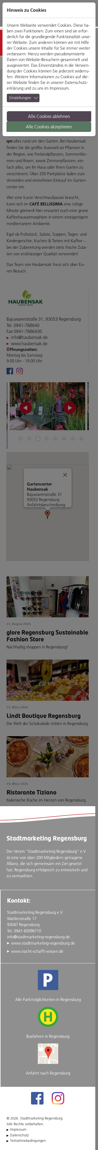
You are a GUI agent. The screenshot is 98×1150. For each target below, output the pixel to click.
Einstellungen (20, 97)
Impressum (59, 88)
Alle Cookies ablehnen (49, 116)
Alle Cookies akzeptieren (49, 126)
